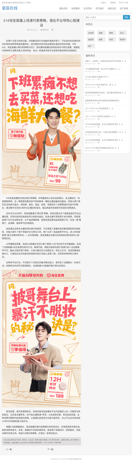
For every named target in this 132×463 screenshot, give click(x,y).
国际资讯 (63, 8)
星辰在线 (9, 8)
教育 (111, 33)
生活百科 (88, 8)
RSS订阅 (124, 2)
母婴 (100, 40)
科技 (111, 40)
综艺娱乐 (100, 8)
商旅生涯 (112, 8)
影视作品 (122, 40)
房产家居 (124, 8)
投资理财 (75, 8)
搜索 (126, 17)
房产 (90, 46)
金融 (100, 33)
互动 (121, 33)
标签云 (103, 2)
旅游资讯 (91, 40)
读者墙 (113, 2)
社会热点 (91, 33)
